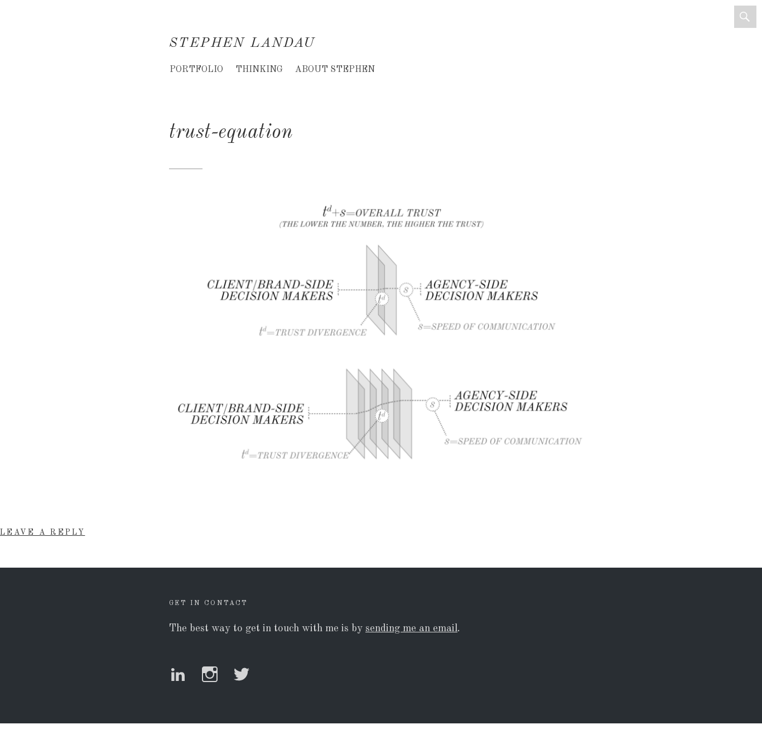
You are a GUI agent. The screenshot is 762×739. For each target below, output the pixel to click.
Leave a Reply (42, 532)
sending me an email (411, 628)
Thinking (259, 69)
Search (745, 17)
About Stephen (335, 69)
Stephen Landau (242, 43)
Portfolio (196, 69)
